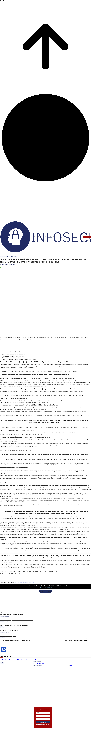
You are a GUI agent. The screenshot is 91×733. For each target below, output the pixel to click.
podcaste (3, 339)
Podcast (2, 621)
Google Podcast (28, 582)
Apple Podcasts (18, 582)
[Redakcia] (3, 649)
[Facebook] (1, 220)
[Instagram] (3, 220)
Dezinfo (2, 256)
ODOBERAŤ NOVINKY (42, 722)
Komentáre (2, 616)
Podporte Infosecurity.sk (45, 591)
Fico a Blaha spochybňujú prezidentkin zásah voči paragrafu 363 (16, 640)
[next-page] (65, 659)
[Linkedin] (6, 220)
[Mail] (8, 220)
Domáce (7, 256)
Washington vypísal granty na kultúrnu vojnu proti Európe (11, 614)
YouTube (34, 582)
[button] (81, 237)
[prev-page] (64, 659)
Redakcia (13, 264)
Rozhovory (13, 256)
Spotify (22, 582)
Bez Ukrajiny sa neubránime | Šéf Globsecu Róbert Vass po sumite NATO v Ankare (16, 620)
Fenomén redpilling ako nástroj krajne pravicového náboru (75, 640)
